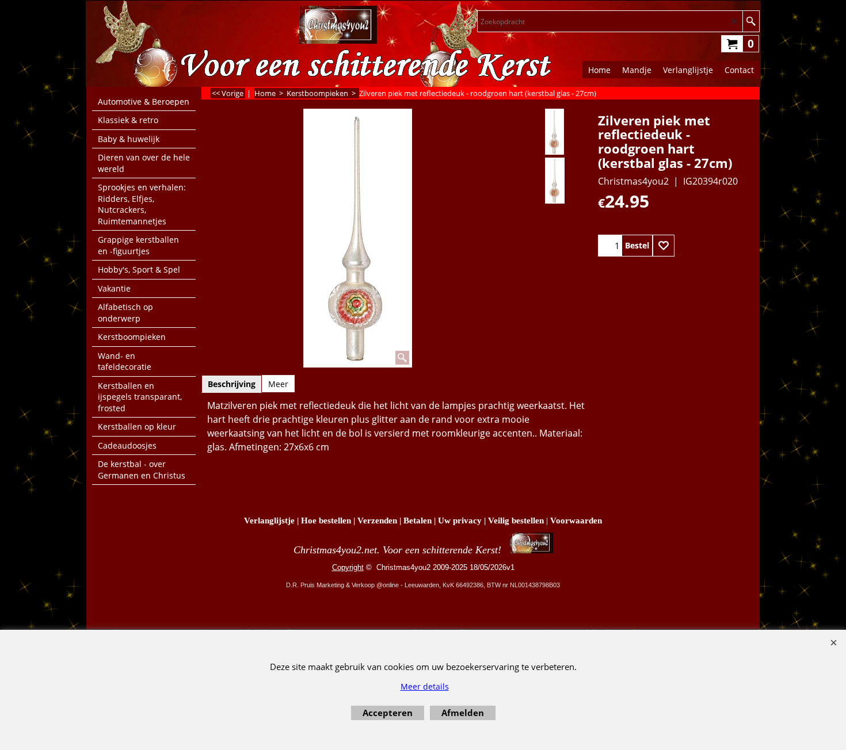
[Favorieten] (663, 245)
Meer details (425, 686)
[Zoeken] (750, 21)
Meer (278, 383)
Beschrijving (232, 383)
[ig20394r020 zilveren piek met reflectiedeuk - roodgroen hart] (554, 132)
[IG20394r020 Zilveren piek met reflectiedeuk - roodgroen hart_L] (554, 181)
